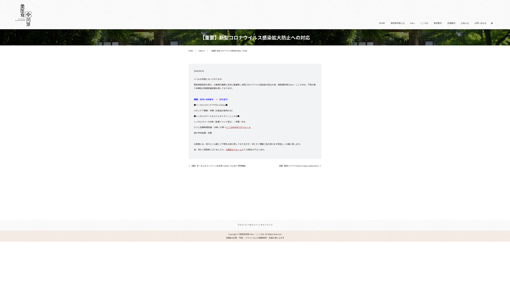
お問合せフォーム (234, 149)
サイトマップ (267, 225)
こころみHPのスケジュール (238, 127)
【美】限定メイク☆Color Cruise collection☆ (298, 165)
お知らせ (465, 23)
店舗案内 (451, 23)
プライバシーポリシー (248, 225)
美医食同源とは (398, 23)
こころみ (424, 23)
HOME (382, 23)
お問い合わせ (480, 23)
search (492, 23)
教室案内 (438, 23)
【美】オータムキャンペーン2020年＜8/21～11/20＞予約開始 (218, 165)
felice (412, 23)
